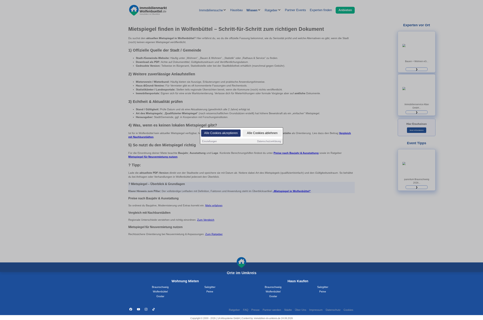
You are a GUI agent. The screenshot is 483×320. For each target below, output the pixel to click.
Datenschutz (333, 309)
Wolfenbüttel (160, 291)
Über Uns (300, 309)
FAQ (245, 309)
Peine (209, 291)
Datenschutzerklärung (269, 141)
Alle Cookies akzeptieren (221, 133)
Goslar (160, 296)
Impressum (316, 309)
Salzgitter (209, 287)
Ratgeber (234, 309)
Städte (288, 309)
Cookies (348, 309)
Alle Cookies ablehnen (262, 133)
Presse (255, 309)
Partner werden (272, 309)
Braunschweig (160, 287)
